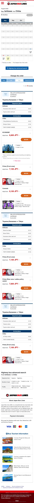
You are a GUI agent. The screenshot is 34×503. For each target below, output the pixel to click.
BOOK (26, 139)
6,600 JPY (8, 58)
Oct (21, 20)
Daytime (14, 378)
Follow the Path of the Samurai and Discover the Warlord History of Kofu (22, 447)
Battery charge (26, 386)
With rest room (15, 387)
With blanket (24, 387)
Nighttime (19, 378)
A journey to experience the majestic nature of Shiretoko (22, 457)
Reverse (30, 15)
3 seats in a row (25, 381)
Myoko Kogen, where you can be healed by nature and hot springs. (21, 466)
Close (17, 500)
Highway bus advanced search (18, 68)
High (19, 80)
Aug (5, 20)
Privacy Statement (5, 498)
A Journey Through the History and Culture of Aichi (22, 438)
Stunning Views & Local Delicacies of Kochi (22, 475)
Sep (13, 20)
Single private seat (16, 386)
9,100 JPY (30, 52)
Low (11, 80)
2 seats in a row (15, 381)
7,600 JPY (3, 58)
